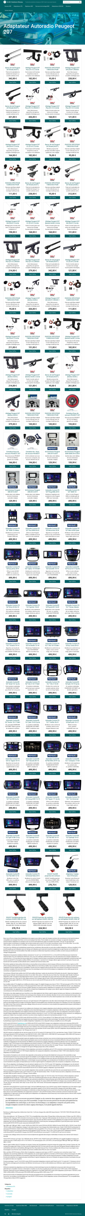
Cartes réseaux (9, 10)
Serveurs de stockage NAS (42, 6)
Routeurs (68, 6)
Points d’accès (60, 1205)
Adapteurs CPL (11, 1186)
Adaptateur (9, 1108)
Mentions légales (16, 1214)
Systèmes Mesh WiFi (21, 1205)
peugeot (9, 1196)
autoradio (9, 1193)
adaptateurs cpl (22, 1023)
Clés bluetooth (33, 1205)
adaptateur (10, 1191)
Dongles (14, 1209)
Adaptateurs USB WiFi (57, 6)
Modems (7, 1209)
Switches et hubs (9, 1205)
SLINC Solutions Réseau (15, 2)
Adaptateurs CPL (18, 6)
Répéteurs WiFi (29, 6)
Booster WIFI (8, 6)
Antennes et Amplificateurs (47, 1205)
